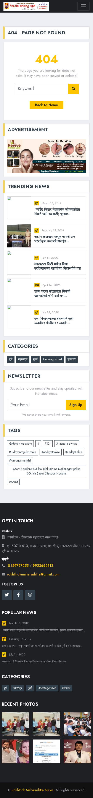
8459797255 (18, 565)
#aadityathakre (51, 452)
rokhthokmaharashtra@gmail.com (33, 574)
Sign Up (75, 404)
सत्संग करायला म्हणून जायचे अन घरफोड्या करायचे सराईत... (54, 239)
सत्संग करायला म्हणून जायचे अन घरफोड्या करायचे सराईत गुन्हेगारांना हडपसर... (42, 646)
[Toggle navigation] (83, 6)
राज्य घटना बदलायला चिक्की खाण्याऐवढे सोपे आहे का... (52, 293)
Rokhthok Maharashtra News (32, 790)
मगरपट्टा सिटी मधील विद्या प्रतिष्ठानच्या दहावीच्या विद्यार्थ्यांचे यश (57, 266)
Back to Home (46, 104)
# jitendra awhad (66, 443)
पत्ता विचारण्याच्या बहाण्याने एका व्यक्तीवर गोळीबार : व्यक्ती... (53, 321)
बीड (37, 285)
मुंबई (35, 359)
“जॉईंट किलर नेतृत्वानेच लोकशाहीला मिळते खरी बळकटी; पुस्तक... (57, 211)
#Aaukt (13, 482)
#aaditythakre (73, 452)
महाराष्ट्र (22, 359)
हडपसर (71, 359)
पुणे (36, 203)
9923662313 (43, 565)
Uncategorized (52, 359)
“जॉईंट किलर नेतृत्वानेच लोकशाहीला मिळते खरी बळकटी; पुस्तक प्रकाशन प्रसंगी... (43, 630)
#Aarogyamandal (20, 460)
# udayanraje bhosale (22, 452)
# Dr (48, 443)
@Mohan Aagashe (20, 443)
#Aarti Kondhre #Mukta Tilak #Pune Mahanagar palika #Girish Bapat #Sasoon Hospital (46, 471)
